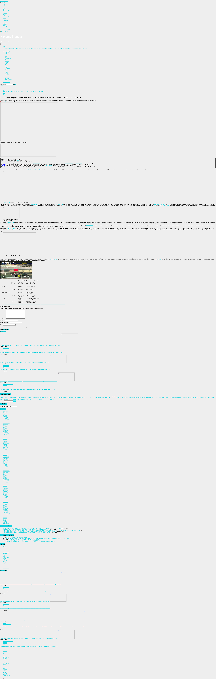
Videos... (2, 85)
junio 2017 (5, 517)
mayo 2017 (5, 518)
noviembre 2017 (6, 511)
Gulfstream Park (119, 397)
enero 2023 (5, 455)
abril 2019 (5, 494)
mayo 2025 (5, 427)
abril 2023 (5, 451)
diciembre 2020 (6, 479)
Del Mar (58, 397)
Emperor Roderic (6, 202)
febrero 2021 (5, 477)
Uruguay (6, 73)
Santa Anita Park (15, 399)
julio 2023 (5, 448)
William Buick (57, 399)
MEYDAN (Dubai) (6, 568)
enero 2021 (5, 478)
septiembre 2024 (6, 435)
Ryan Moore (7, 399)
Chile (6, 56)
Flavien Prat (67, 397)
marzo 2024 (5, 440)
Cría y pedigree (6, 75)
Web (1, 324)
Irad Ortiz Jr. (145, 397)
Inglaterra (7, 61)
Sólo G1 (4, 49)
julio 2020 (5, 483)
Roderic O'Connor (49, 304)
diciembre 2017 (6, 510)
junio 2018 (5, 504)
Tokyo (53, 399)
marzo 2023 (5, 453)
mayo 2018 (5, 505)
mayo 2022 (5, 463)
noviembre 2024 (6, 433)
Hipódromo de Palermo (133, 397)
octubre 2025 (5, 422)
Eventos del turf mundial (46, 48)
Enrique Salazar (4, 101)
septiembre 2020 (6, 481)
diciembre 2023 (6, 443)
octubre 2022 (5, 458)
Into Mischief (140, 397)
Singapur (6, 71)
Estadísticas (7, 77)
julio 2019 (5, 493)
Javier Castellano (158, 397)
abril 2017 (5, 519)
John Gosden (165, 397)
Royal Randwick (201, 397)
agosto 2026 (5, 411)
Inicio (4, 46)
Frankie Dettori (82, 397)
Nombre (2, 320)
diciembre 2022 (6, 456)
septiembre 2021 (6, 471)
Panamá (6, 66)
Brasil (6, 54)
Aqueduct (12, 397)
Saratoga (22, 399)
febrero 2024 (5, 441)
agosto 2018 (5, 502)
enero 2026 (5, 418)
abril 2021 (5, 475)
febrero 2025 (5, 430)
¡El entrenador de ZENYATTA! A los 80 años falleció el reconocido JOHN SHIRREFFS (23, 540)
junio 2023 (5, 449)
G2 (88, 397)
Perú (6, 67)
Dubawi (62, 397)
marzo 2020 (5, 487)
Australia (6, 53)
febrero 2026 (5, 417)
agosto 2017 (5, 514)
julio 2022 (5, 461)
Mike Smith (185, 397)
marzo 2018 (5, 507)
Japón (6, 63)
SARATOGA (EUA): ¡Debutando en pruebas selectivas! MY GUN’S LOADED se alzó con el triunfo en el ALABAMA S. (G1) (24, 362)
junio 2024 (5, 436)
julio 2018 (5, 503)
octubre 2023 (5, 445)
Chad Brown (32, 397)
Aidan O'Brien (5, 397)
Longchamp (175, 397)
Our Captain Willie (36, 163)
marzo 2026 (5, 416)
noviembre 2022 (6, 457)
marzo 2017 (5, 520)
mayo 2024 (5, 438)
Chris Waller (45, 397)
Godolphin (102, 397)
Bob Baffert (25, 397)
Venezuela (7, 74)
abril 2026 (5, 415)
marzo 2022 (5, 465)
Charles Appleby (39, 397)
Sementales (7, 80)
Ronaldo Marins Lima (69, 163)
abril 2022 (5, 464)
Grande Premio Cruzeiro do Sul (35, 169)
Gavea (6, 160)
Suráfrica (6, 72)
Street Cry (39, 399)
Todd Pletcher (48, 399)
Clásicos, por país (6, 51)
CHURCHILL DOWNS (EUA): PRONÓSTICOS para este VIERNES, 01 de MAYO (25, 539)
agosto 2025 (5, 424)
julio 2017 (5, 516)
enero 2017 (5, 522)
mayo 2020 (5, 485)
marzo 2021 (5, 476)
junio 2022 (5, 462)
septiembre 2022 (6, 459)
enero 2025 (5, 431)
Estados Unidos (8, 58)
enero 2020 (5, 489)
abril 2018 (5, 506)
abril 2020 (5, 486)
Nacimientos (7, 78)
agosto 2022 (5, 460)
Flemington (72, 397)
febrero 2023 (5, 454)
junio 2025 (5, 426)
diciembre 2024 (6, 432)
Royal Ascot (195, 397)
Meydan (180, 397)
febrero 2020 (5, 488)
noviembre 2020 (6, 480)
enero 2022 (5, 467)
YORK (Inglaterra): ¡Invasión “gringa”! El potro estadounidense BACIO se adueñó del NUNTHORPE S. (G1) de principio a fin (26, 532)
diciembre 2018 (6, 498)
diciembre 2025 (6, 419)
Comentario (3, 318)
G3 (92, 397)
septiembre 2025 (6, 423)
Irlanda (6, 62)
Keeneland (170, 397)
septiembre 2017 (6, 513)
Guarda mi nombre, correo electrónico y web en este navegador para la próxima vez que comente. (22, 327)
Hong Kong (7, 59)
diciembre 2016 (6, 523)
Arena (18, 397)
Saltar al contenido (4, 1)
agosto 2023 (5, 447)
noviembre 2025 (6, 420)
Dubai (6, 57)
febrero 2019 (5, 496)
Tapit (43, 399)
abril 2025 (5, 428)
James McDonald (151, 397)
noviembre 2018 (6, 500)
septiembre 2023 (6, 446)
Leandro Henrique (79, 163)
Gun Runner (125, 397)
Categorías (2, 406)
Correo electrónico (4, 322)
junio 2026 (5, 413)
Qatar (6, 69)
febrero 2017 (5, 521)
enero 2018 (5, 509)
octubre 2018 (5, 501)
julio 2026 (5, 412)
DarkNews (18, 678)
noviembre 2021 (6, 470)
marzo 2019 (5, 495)
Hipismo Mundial (11, 36)
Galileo (97, 397)
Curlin (49, 397)
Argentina (7, 52)
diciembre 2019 (6, 490)
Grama (17, 160)
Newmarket (190, 397)
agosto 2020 (5, 482)
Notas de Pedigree (8, 79)
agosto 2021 (5, 472)
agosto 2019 (5, 492)
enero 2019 (5, 497)
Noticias (4, 47)
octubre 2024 (5, 434)
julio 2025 (5, 425)
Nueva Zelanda (8, 64)
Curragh (53, 397)
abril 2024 (5, 439)
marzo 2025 (5, 429)
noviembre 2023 (6, 444)
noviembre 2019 (6, 491)
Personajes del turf (6, 82)
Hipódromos (5, 567)
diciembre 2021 (6, 469)
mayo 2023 (5, 450)
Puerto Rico (7, 68)
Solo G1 (63, 304)
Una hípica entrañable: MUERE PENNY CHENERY (17, 537)
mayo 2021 (5, 474)
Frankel (77, 397)
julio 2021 (5, 473)
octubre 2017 (5, 512)
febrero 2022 (5, 466)
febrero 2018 (5, 508)
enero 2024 (5, 442)
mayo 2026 (5, 414)
